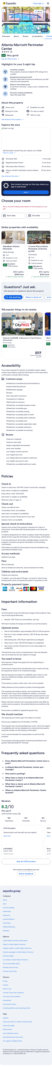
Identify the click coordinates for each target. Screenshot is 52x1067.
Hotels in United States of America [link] (14, 944)
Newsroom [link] (6, 915)
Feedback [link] (6, 931)
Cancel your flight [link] (8, 1026)
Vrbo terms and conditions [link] (11, 996)
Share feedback (26, 874)
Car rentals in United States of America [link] (15, 960)
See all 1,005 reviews (9, 59)
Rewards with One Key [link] (10, 967)
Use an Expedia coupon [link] (10, 1033)
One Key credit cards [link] (10, 971)
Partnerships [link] (7, 911)
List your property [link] (8, 908)
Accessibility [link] (7, 1000)
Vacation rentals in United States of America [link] (17, 948)
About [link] (5, 900)
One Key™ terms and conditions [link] (13, 993)
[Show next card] (47, 20)
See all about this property (11, 119)
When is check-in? (34, 297)
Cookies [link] (5, 985)
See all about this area (9, 176)
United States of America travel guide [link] (15, 940)
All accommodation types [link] (11, 964)
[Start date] (13, 215)
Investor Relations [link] (8, 919)
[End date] (39, 215)
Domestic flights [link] (8, 956)
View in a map (8, 153)
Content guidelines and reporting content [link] (16, 1008)
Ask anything (15, 297)
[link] (3, 10)
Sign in (26, 192)
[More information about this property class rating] (11, 52)
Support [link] (5, 1018)
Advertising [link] (6, 923)
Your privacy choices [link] (9, 1004)
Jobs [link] (4, 904)
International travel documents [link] (13, 1037)
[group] (27, 297)
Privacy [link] (5, 981)
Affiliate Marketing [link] (9, 927)
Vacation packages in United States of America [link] (18, 952)
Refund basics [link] (7, 1029)
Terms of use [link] (7, 989)
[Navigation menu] (48, 3)
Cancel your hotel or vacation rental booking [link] (17, 1022)
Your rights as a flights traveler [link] (12, 1041)
